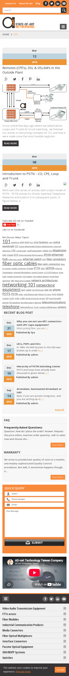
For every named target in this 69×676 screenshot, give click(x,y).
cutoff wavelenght (34, 251)
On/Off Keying (38, 290)
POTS (6, 294)
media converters (14, 276)
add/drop (15, 242)
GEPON (50, 268)
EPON (47, 255)
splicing (5, 302)
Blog (38, 3)
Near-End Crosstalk (23, 281)
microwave (27, 276)
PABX (46, 290)
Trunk (36, 307)
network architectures (44, 280)
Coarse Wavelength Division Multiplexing (36, 246)
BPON (36, 242)
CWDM (45, 251)
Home (5, 34)
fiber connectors (56, 259)
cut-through (21, 251)
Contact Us (10, 3)
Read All (59, 409)
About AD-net (26, 3)
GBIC (43, 268)
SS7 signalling (14, 302)
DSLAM (10, 255)
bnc (31, 242)
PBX (50, 290)
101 (6, 241)
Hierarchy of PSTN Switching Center (38, 366)
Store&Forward (27, 302)
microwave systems (41, 276)
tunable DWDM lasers (48, 307)
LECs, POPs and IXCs (29, 343)
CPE (13, 250)
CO (16, 246)
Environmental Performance (31, 255)
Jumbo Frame (37, 272)
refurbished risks (31, 294)
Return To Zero (44, 294)
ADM (22, 242)
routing (5, 298)
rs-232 (11, 298)
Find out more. (23, 671)
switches (37, 302)
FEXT (44, 259)
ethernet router (15, 259)
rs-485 (22, 298)
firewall (30, 268)
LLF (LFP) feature (51, 272)
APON (27, 242)
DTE (16, 254)
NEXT (23, 290)
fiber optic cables (19, 263)
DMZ (4, 255)
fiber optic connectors (49, 264)
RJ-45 (54, 294)
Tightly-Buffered (26, 307)
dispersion (59, 250)
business (43, 242)
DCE (50, 251)
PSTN (14, 294)
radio (20, 294)
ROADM (60, 294)
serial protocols (32, 298)
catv (50, 242)
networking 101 (18, 284)
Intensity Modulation (22, 272)
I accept (60, 669)
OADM (28, 290)
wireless (62, 307)
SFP (47, 298)
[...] (46, 328)
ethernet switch (32, 259)
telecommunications (54, 302)
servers (42, 298)
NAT (12, 281)
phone (56, 289)
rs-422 (17, 298)
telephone (10, 306)
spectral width (55, 298)
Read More (10, 143)
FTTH (37, 268)
